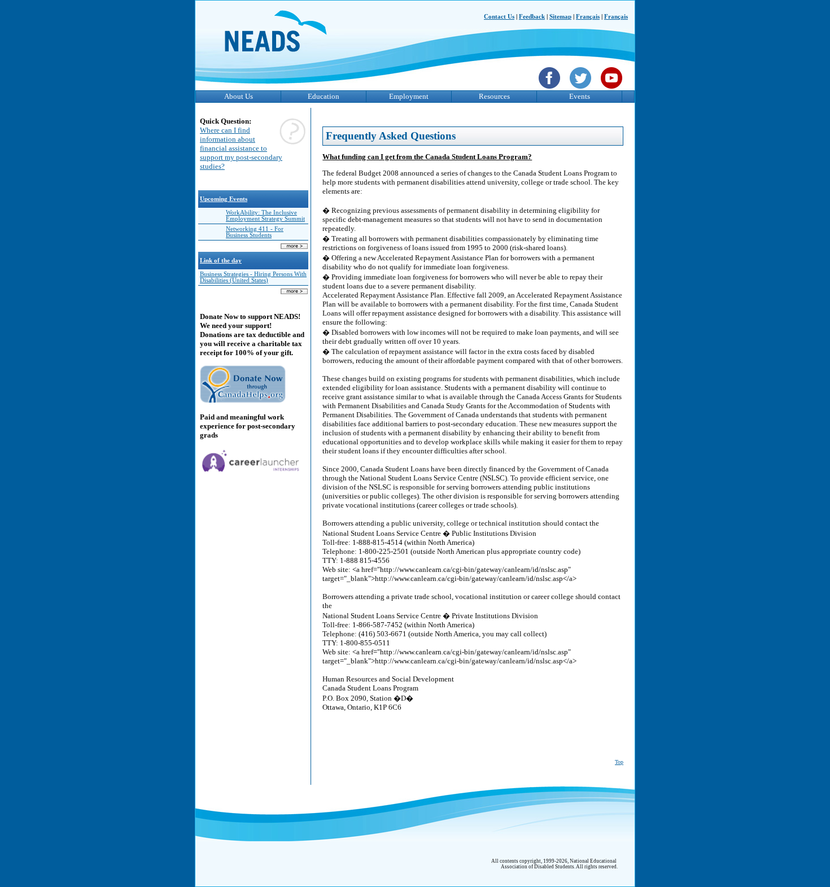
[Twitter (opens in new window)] (582, 90)
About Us (238, 96)
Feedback (532, 17)
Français (588, 17)
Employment (409, 96)
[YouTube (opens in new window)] (613, 90)
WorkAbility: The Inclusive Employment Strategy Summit (265, 215)
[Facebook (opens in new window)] (551, 90)
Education (323, 96)
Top (619, 762)
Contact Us (499, 17)
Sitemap (560, 17)
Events (579, 96)
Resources (494, 96)
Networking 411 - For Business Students (254, 232)
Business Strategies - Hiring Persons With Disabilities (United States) (253, 277)
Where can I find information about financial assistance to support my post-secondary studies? (241, 148)
